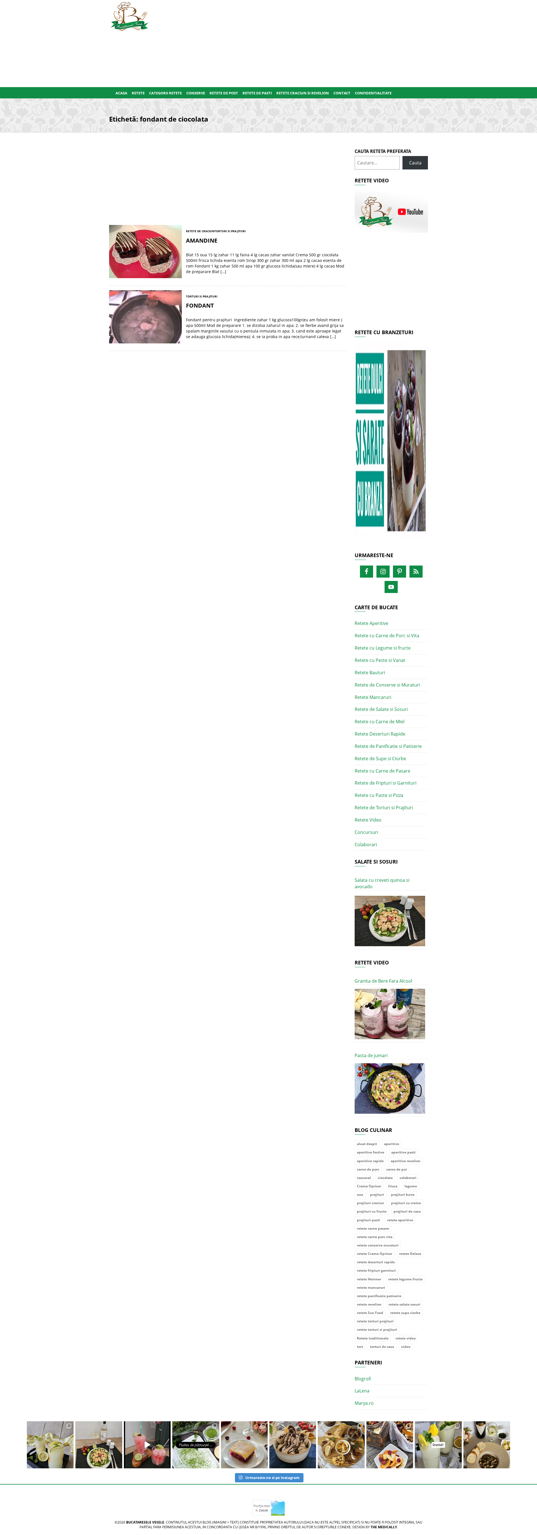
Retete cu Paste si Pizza (379, 795)
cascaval (364, 1177)
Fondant (200, 305)
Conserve (195, 93)
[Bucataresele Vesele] (129, 16)
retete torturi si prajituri (377, 1329)
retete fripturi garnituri (376, 1270)
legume (410, 1186)
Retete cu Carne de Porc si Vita (387, 635)
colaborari (408, 1177)
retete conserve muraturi (378, 1245)
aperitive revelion (405, 1161)
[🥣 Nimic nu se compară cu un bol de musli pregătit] (389, 1444)
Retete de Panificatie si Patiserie (388, 746)
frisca (392, 1186)
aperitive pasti (403, 1152)
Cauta (415, 163)
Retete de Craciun (200, 231)
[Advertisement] (296, 42)
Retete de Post (223, 93)
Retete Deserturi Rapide (380, 734)
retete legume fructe (405, 1279)
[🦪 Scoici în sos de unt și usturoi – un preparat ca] (486, 1444)
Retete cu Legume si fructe (383, 648)
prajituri (377, 1194)
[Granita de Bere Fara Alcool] (390, 1014)
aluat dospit (367, 1143)
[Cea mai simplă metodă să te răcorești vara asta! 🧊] (147, 1444)
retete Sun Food (370, 1312)
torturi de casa (382, 1346)
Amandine (201, 240)
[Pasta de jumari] (390, 1088)
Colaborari (366, 844)
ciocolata (385, 1177)
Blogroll (363, 1379)
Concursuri (366, 832)
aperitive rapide (370, 1161)
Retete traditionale (372, 1338)
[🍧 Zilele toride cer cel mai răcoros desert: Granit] (438, 1444)
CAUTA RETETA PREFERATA (383, 151)
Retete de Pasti (257, 93)
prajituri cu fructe (372, 1211)
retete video (405, 1338)
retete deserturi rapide (376, 1262)
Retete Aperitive (371, 623)
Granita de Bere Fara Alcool (383, 981)
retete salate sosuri (404, 1304)
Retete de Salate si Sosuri (381, 709)
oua (360, 1194)
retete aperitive (400, 1220)
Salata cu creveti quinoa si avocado (382, 883)
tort (360, 1346)
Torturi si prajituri (230, 231)
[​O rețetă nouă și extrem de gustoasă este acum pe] (341, 1444)
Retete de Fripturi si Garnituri (385, 783)
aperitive (391, 1143)
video (405, 1346)
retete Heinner (369, 1279)
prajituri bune (402, 1194)
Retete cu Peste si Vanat (380, 660)
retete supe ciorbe (405, 1312)
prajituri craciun (370, 1203)
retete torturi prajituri (375, 1321)
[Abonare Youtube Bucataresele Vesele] (391, 211)
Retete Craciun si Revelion (302, 93)
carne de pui (396, 1169)
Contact (341, 93)
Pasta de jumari (371, 1055)
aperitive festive (370, 1152)
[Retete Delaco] (391, 443)
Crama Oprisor (369, 1186)
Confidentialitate (373, 93)
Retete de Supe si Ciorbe (380, 758)
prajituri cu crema (406, 1203)
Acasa (121, 93)
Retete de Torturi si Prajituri (384, 807)
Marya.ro (364, 1403)
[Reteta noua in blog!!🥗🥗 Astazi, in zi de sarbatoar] (98, 1444)
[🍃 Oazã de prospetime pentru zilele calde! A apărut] (50, 1444)
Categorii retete (165, 93)
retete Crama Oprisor (374, 1253)
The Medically (384, 1527)
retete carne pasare (373, 1228)
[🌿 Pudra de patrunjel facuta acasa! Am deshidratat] (195, 1444)
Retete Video (368, 820)
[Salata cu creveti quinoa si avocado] (390, 921)
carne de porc (368, 1169)
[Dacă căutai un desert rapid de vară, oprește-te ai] (292, 1444)
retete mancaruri (371, 1287)
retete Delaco (410, 1253)
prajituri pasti (368, 1220)
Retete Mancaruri (373, 697)
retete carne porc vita (374, 1236)
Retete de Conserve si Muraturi (387, 685)
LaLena (362, 1391)
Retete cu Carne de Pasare (382, 771)
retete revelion (369, 1304)
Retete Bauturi (370, 672)
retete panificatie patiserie (379, 1296)
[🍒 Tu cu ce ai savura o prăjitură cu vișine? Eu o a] (244, 1444)
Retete (138, 93)
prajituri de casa (407, 1211)
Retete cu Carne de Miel (379, 721)
